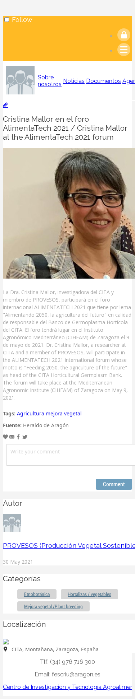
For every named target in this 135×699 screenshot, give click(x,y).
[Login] (123, 36)
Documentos (103, 81)
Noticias (74, 81)
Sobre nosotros (50, 81)
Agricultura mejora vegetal (49, 413)
